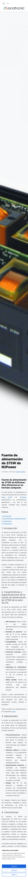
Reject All (14, 874)
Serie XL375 (7, 497)
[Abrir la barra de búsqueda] (8, 3)
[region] (14, 863)
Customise (14, 870)
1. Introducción (6, 516)
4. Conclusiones (7, 523)
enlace (13, 711)
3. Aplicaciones (6, 521)
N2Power (23, 497)
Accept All (14, 866)
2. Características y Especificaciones (14, 518)
